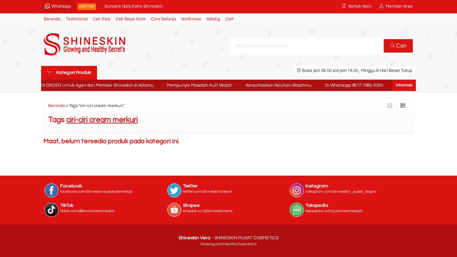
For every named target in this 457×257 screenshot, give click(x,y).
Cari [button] (400, 46)
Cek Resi (101, 19)
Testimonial (77, 19)
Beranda (52, 19)
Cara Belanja (163, 19)
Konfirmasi (191, 19)
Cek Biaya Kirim (131, 19)
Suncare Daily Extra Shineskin (133, 6)
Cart (229, 19)
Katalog (213, 19)
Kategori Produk (73, 72)
